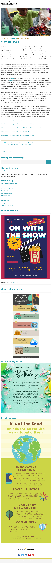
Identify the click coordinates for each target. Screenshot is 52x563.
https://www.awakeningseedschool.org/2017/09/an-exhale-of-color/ (19, 120)
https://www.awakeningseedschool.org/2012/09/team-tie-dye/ (17, 135)
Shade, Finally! (5, 200)
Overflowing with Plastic (7, 205)
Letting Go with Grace (7, 203)
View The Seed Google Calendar (10, 171)
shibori (11, 80)
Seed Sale (47, 151)
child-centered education (24, 142)
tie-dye (12, 78)
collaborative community (36, 142)
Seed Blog (14, 38)
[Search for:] (26, 162)
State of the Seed (5, 186)
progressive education (26, 144)
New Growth (4, 190)
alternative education (13, 142)
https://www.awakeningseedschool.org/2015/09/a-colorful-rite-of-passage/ (21, 127)
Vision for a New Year (7, 188)
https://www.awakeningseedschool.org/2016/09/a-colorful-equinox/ (19, 124)
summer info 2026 (17, 282)
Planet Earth (16, 144)
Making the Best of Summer (8, 198)
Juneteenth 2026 (5, 195)
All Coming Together (7, 151)
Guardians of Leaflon (6, 193)
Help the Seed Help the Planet (9, 183)
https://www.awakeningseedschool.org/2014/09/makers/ (16, 131)
